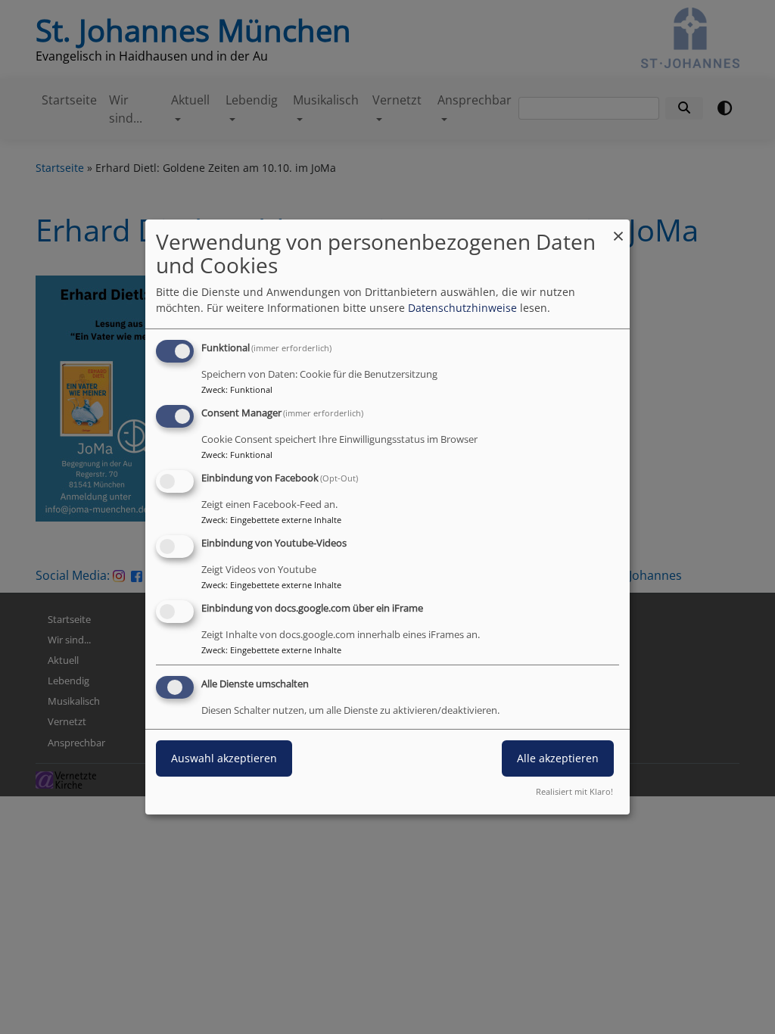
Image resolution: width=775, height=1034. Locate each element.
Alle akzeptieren (558, 758)
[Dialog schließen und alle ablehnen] (618, 229)
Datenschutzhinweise (462, 308)
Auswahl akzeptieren (224, 758)
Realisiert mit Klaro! (574, 791)
